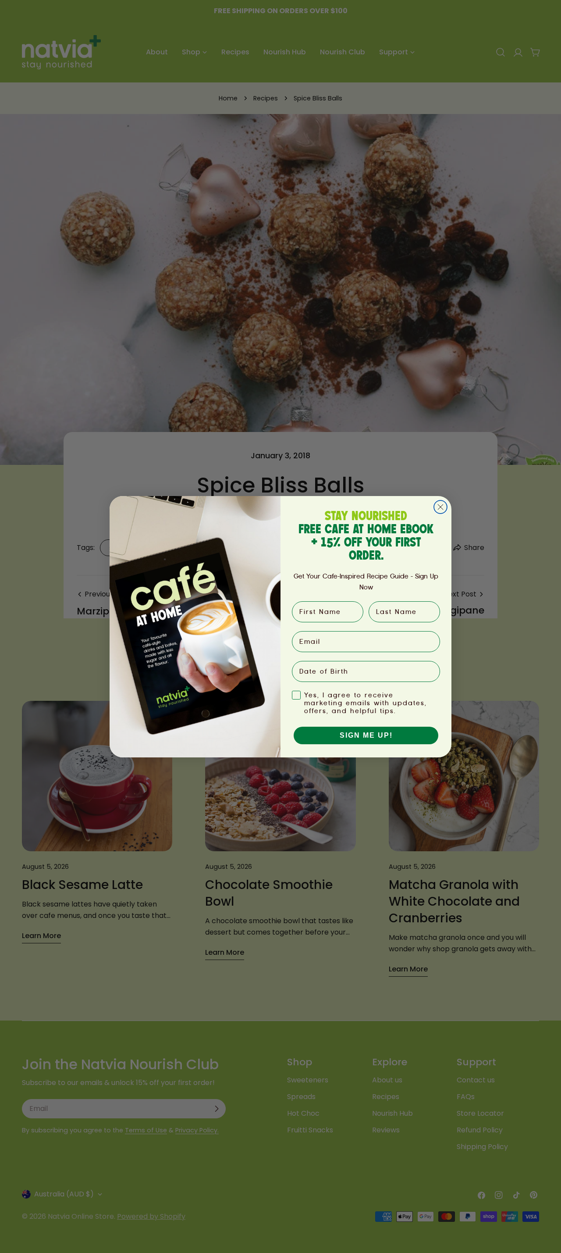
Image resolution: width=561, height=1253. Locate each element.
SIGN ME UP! (366, 735)
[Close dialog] (440, 507)
